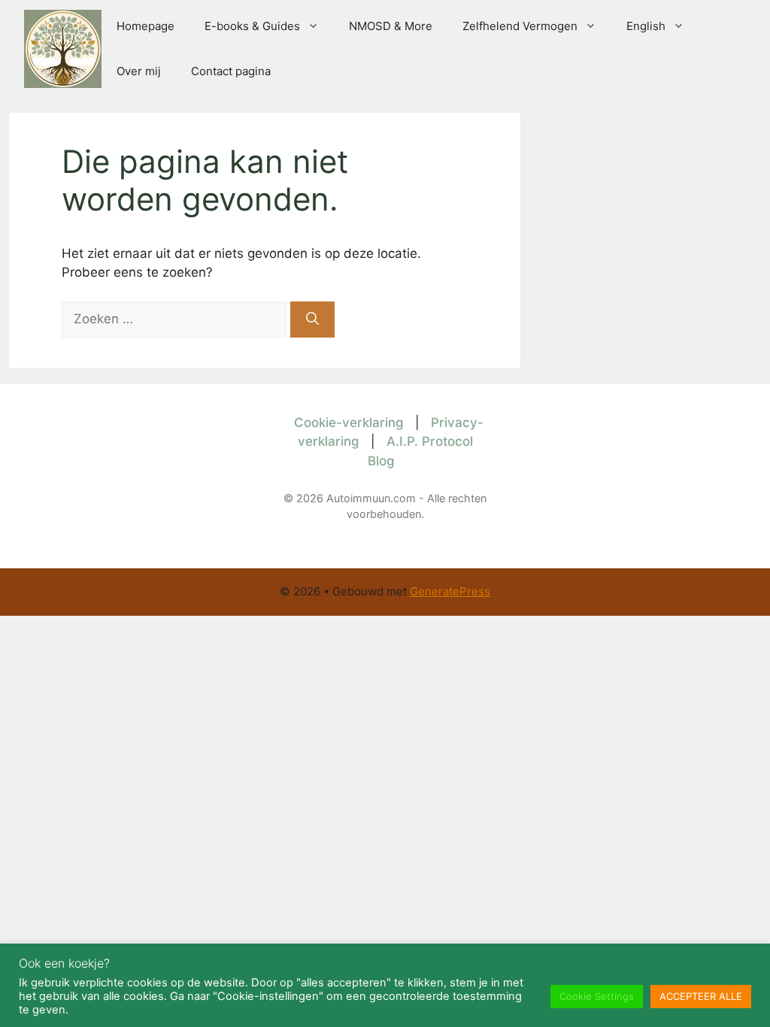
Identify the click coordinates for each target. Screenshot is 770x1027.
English (645, 26)
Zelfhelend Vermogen (520, 26)
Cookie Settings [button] (596, 996)
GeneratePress (450, 591)
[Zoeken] (312, 319)
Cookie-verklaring (349, 422)
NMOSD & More (390, 26)
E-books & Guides (252, 26)
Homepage (145, 26)
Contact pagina (231, 71)
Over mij (139, 71)
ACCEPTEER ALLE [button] (700, 996)
